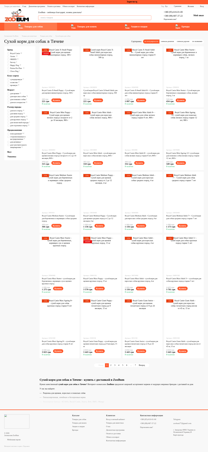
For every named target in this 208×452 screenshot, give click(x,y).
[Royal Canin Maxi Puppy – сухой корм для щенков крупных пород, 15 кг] (101, 254)
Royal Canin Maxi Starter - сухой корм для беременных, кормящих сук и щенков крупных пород (58, 281)
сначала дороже (183, 41)
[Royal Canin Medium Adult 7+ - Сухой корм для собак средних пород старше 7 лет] (183, 191)
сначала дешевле (167, 41)
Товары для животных (12, 6)
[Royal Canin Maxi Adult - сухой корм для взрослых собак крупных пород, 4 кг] (142, 254)
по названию (197, 41)
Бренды (186, 26)
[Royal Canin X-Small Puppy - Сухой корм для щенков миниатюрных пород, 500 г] (59, 66)
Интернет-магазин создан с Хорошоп (17, 446)
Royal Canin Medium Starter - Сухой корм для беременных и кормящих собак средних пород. (59, 218)
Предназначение (14, 130)
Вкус (9, 152)
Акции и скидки (139, 26)
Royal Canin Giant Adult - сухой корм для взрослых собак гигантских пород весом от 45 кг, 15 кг (183, 343)
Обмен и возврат (69, 6)
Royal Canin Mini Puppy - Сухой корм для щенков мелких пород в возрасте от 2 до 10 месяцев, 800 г (59, 155)
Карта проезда (178, 435)
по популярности (151, 41)
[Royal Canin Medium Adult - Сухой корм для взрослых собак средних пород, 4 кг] (142, 191)
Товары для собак (33, 26)
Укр (162, 6)
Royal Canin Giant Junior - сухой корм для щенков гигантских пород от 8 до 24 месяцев (141, 343)
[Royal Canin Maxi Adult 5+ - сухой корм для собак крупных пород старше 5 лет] (183, 254)
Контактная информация (85, 6)
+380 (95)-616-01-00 (173, 12)
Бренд (10, 50)
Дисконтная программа (37, 6)
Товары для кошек (87, 26)
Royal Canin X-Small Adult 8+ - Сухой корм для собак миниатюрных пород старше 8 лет (142, 92)
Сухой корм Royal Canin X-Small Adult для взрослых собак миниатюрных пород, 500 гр (100, 92)
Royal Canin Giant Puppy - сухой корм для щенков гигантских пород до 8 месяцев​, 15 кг (100, 343)
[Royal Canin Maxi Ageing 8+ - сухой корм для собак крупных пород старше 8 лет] (59, 317)
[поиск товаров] (149, 17)
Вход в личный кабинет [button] (115, 419)
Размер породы (14, 107)
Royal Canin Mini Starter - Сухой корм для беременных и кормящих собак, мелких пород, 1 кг (183, 92)
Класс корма (13, 76)
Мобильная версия (14, 440)
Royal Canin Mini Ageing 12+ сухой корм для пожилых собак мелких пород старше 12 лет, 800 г (182, 155)
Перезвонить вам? (170, 19)
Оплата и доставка (53, 6)
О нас (24, 6)
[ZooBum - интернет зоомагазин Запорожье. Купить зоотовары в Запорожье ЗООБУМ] (16, 421)
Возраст (10, 90)
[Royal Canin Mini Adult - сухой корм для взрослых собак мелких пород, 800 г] (101, 129)
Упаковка (11, 157)
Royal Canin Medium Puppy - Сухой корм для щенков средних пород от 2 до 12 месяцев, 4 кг (99, 218)
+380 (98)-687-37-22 (173, 16)
